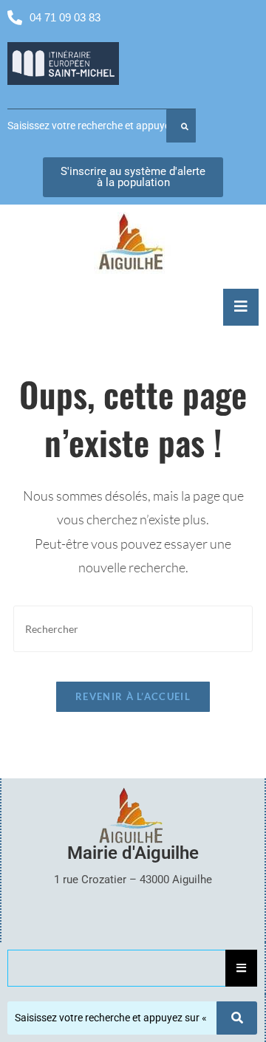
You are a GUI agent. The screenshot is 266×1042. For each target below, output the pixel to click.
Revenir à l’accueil (133, 696)
